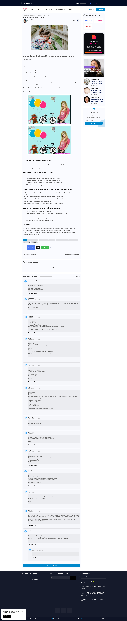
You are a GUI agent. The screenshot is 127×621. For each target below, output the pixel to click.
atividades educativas (32, 240)
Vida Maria (30, 316)
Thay (29, 387)
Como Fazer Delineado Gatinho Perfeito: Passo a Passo (93, 587)
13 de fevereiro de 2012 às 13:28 (34, 365)
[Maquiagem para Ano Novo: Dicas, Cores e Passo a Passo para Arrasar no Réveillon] (87, 90)
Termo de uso (97, 618)
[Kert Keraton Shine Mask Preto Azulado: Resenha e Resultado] (87, 99)
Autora (103, 618)
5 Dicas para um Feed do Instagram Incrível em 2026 (93, 600)
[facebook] (91, 3)
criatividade (52, 240)
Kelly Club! (30, 417)
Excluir (35, 293)
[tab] (31, 9)
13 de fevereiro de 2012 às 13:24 (34, 339)
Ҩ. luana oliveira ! (32, 280)
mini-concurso (27, 242)
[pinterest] (103, 3)
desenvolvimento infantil (62, 240)
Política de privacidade (75, 618)
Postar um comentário (51, 565)
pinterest (89, 26)
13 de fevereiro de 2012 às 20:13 (38, 550)
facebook (89, 20)
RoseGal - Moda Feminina (87, 577)
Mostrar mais (75, 262)
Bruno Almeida (31, 298)
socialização (32, 15)
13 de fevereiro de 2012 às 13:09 (34, 317)
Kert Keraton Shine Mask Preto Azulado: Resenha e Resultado (97, 101)
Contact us (65, 618)
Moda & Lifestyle (60, 9)
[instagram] (97, 3)
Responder (30, 293)
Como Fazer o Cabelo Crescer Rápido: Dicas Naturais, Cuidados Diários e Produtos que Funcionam (92, 594)
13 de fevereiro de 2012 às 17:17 (34, 492)
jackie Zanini (31, 432)
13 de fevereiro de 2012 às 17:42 (34, 511)
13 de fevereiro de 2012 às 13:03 (34, 299)
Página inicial (26, 15)
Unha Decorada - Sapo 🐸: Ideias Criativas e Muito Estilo (92, 581)
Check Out (11, 612)
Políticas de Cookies (87, 618)
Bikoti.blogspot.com (41, 521)
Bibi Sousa (30, 510)
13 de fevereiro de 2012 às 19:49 (34, 532)
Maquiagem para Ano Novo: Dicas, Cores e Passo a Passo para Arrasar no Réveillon (97, 92)
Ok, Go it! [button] (6, 615)
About (59, 618)
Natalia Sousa (35, 549)
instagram (99, 20)
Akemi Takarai (31, 491)
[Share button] (50, 247)
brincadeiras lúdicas (43, 240)
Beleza (37, 9)
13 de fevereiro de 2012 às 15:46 (34, 451)
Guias (70, 9)
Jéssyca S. (30, 450)
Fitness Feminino (47, 9)
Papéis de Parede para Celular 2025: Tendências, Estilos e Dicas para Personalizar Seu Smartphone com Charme (97, 83)
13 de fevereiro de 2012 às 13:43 (34, 418)
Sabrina (30, 530)
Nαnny (29, 338)
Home (31, 9)
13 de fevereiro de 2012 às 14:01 (34, 433)
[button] (90, 9)
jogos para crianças (73, 240)
